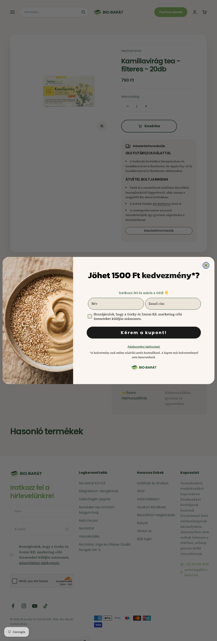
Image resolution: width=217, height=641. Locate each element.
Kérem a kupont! (144, 333)
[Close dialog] (206, 265)
